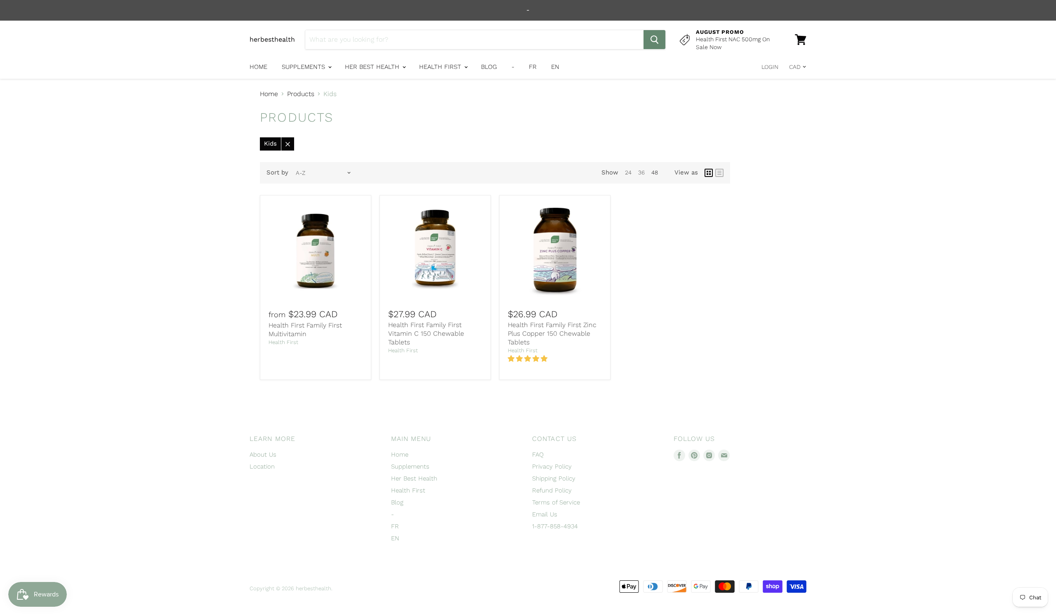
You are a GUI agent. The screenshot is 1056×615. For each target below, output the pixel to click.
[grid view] (709, 173)
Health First (441, 67)
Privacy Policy (552, 466)
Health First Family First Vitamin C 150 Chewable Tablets (426, 333)
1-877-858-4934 (555, 526)
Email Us (544, 514)
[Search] (654, 39)
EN (555, 67)
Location (262, 466)
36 (641, 172)
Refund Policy (552, 490)
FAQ (538, 454)
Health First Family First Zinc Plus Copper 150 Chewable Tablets (552, 333)
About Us (263, 454)
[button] (528, 359)
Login (769, 67)
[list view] (719, 173)
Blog (489, 67)
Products (300, 94)
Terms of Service (556, 502)
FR (533, 67)
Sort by (277, 172)
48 (654, 172)
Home (258, 67)
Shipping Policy (553, 478)
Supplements (304, 67)
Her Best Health (373, 67)
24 (628, 172)
